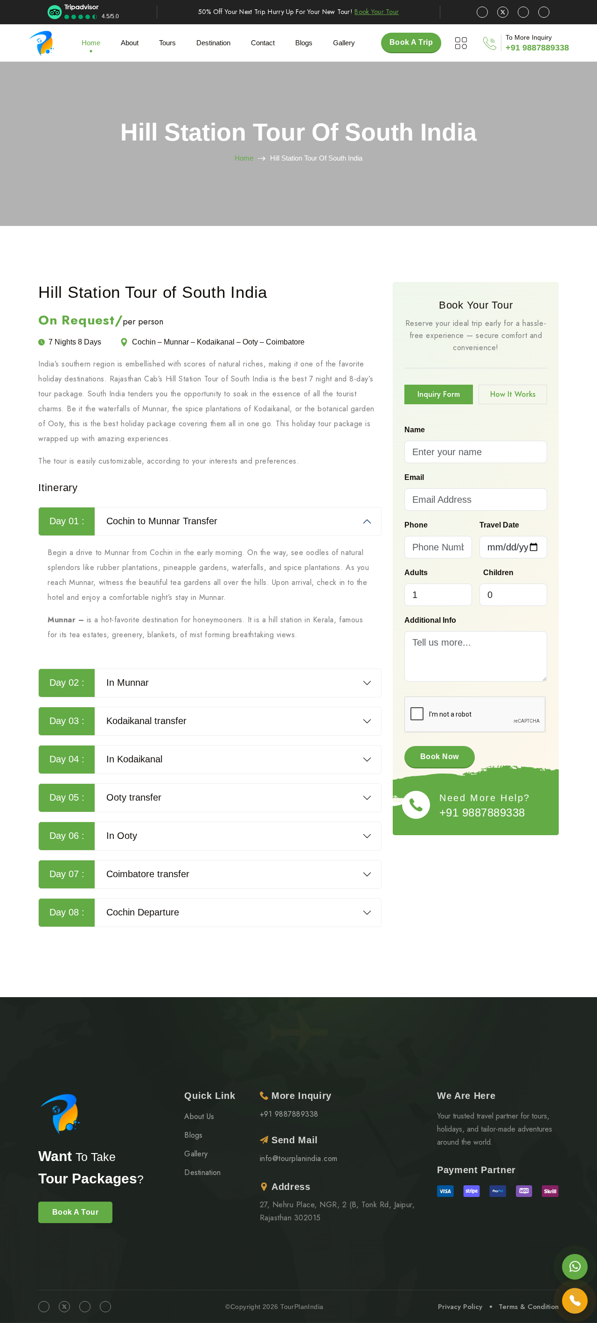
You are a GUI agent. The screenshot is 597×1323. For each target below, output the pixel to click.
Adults (416, 573)
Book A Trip (411, 42)
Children (498, 573)
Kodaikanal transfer (118, 721)
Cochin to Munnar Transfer (133, 521)
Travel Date (499, 525)
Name (414, 430)
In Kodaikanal (106, 759)
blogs (303, 43)
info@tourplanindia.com (299, 1158)
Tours (167, 43)
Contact (263, 43)
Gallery (344, 43)
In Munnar (99, 682)
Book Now (439, 756)
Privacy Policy (460, 1307)
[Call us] (575, 1298)
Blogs (193, 1135)
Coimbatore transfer (119, 874)
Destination (202, 1172)
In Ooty (93, 835)
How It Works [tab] (512, 394)
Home (91, 43)
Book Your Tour (376, 11)
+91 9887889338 (537, 47)
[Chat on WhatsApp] (575, 1268)
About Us (199, 1116)
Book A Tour (75, 1212)
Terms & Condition (529, 1307)
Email (414, 477)
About (130, 43)
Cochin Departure (114, 912)
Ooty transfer (105, 797)
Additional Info (430, 620)
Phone (416, 525)
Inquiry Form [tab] (438, 394)
